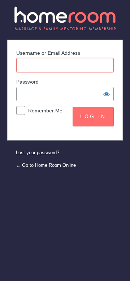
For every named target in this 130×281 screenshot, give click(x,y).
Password (27, 82)
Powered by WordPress (65, 18)
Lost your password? (37, 152)
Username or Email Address (48, 53)
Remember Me (45, 110)
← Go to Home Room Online (46, 165)
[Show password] (106, 94)
